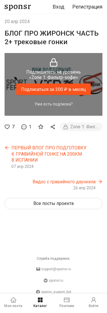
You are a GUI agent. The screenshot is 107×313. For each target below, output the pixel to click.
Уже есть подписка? (54, 104)
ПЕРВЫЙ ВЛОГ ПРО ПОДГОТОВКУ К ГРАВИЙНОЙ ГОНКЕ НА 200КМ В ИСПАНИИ (48, 154)
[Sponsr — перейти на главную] (18, 7)
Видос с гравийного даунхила (64, 181)
